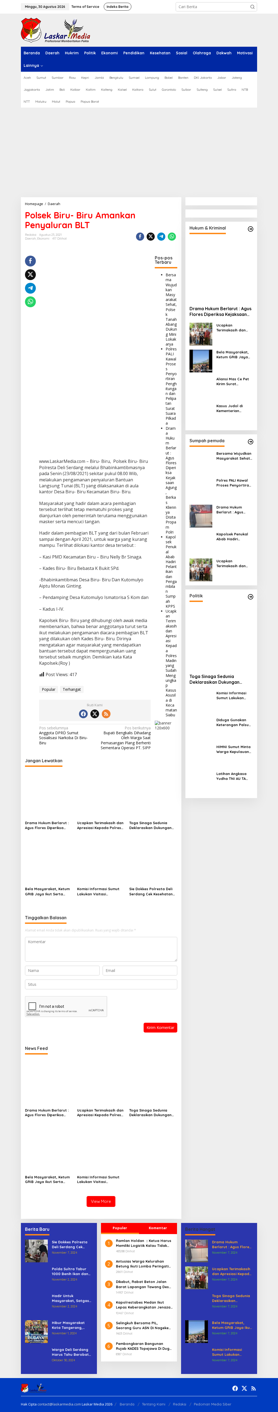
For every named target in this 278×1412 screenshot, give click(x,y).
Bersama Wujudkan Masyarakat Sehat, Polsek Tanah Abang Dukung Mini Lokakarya (171, 309)
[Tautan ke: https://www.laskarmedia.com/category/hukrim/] (250, 229)
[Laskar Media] (55, 29)
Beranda (127, 1404)
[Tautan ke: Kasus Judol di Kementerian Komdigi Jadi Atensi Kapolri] (200, 414)
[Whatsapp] (172, 237)
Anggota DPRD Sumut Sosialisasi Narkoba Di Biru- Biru (63, 735)
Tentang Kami (153, 1404)
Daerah (30, 238)
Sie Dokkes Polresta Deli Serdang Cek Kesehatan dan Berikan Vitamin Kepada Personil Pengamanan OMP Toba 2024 (151, 891)
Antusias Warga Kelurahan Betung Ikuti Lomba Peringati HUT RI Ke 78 (142, 1264)
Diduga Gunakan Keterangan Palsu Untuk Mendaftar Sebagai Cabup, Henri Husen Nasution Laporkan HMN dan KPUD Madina (233, 722)
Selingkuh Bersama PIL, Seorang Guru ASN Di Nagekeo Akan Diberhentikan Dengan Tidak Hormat (143, 1325)
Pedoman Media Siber (212, 1404)
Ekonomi (43, 238)
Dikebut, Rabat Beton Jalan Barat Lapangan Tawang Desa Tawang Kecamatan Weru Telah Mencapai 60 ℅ (144, 1284)
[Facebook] (83, 714)
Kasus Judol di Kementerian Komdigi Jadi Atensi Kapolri (234, 408)
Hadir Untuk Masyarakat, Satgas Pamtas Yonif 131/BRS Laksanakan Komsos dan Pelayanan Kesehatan (71, 1298)
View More (101, 1201)
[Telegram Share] (161, 237)
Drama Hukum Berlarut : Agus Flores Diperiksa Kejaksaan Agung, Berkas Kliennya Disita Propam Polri (171, 480)
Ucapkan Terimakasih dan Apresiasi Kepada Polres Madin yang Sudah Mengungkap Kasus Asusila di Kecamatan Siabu (171, 662)
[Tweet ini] (151, 237)
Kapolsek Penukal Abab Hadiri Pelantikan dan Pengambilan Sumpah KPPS (171, 571)
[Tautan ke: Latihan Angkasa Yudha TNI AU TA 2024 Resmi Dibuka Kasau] (200, 782)
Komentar (158, 1227)
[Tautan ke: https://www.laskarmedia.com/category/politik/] (250, 597)
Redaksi (179, 1404)
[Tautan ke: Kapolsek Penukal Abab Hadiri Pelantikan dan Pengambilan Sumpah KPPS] (200, 542)
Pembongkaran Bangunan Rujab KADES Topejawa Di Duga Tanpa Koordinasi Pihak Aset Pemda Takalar (144, 1346)
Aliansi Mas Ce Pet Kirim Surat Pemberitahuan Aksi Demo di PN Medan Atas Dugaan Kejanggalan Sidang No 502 (234, 381)
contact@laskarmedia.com (59, 1404)
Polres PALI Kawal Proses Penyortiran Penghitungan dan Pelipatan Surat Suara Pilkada (171, 386)
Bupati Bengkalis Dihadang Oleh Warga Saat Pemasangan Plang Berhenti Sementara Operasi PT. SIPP (126, 738)
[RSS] (106, 714)
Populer (120, 1227)
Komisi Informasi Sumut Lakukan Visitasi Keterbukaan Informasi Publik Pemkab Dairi (98, 891)
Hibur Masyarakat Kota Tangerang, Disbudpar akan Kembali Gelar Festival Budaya (72, 1325)
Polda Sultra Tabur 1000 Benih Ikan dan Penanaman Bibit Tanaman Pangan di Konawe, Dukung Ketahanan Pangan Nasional (70, 1271)
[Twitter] (94, 714)
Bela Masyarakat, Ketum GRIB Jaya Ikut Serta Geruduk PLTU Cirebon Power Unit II (47, 891)
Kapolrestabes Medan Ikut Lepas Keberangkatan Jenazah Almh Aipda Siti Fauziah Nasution (144, 1305)
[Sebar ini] (140, 237)
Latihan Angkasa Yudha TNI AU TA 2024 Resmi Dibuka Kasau (232, 776)
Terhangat (72, 689)
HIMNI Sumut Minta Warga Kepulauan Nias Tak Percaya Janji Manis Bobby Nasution (233, 749)
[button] (252, 6)
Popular (48, 689)
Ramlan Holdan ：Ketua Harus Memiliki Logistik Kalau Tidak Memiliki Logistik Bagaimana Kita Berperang (143, 1243)
